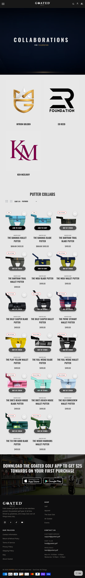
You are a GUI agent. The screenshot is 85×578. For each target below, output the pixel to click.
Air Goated (48, 519)
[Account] (77, 3)
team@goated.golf (51, 550)
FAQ (4, 555)
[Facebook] (10, 522)
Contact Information (10, 534)
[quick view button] (24, 213)
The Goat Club (49, 514)
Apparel (47, 510)
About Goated (8, 559)
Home (35, 45)
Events (46, 523)
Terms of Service (9, 542)
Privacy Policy (8, 547)
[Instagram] (5, 522)
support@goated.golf (52, 536)
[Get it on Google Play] (53, 481)
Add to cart (17, 228)
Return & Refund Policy (11, 538)
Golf (45, 506)
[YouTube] (22, 522)
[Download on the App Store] (31, 481)
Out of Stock (68, 228)
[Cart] (82, 4)
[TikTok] (16, 522)
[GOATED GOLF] (42, 4)
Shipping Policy (8, 551)
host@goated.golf (50, 543)
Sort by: (17, 201)
